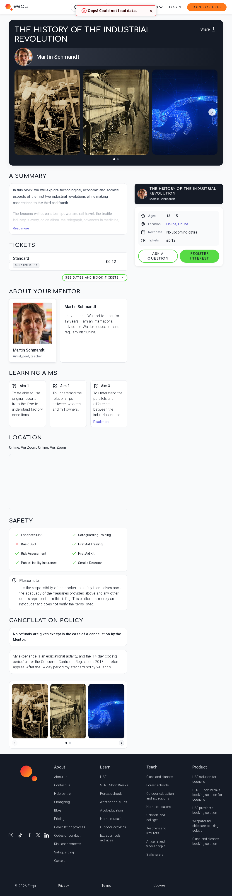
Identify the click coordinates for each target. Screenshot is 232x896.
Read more (21, 228)
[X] (38, 835)
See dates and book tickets (92, 277)
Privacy (63, 885)
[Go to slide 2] (70, 743)
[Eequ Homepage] (16, 7)
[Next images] (212, 112)
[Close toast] (151, 10)
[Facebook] (29, 835)
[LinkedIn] (46, 835)
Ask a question (158, 256)
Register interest (199, 256)
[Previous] (14, 743)
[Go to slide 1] (66, 743)
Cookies (159, 885)
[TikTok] (20, 835)
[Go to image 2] (118, 159)
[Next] (121, 743)
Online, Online (177, 224)
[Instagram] (11, 835)
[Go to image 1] (114, 159)
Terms (106, 885)
